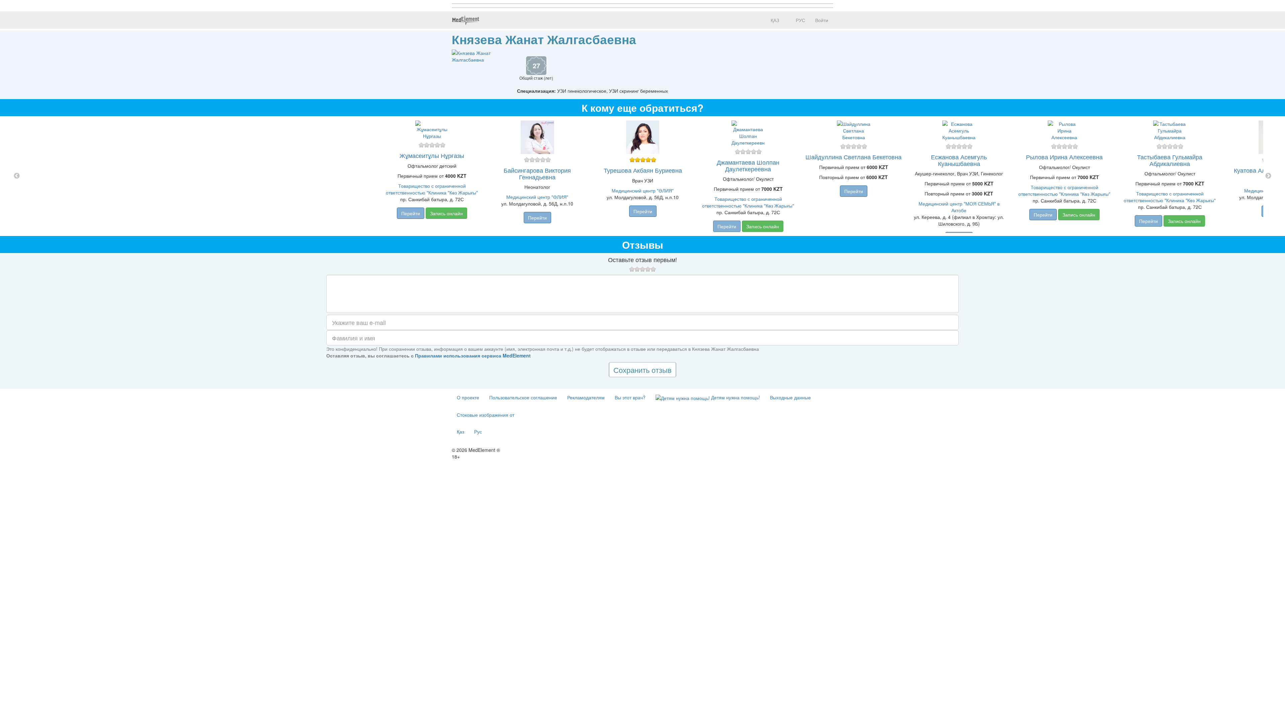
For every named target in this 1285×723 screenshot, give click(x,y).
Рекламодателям (586, 397)
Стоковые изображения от (485, 414)
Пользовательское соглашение (523, 397)
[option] (642, 176)
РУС (799, 20)
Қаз (460, 431)
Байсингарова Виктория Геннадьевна (537, 173)
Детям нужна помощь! (735, 397)
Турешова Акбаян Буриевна (643, 170)
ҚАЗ (774, 20)
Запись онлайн (446, 213)
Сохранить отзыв (642, 370)
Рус (478, 431)
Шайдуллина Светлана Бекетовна (853, 156)
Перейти (410, 213)
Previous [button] (16, 176)
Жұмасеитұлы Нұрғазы (432, 155)
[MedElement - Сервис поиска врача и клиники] (465, 20)
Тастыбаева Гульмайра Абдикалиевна (1169, 160)
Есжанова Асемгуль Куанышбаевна (959, 160)
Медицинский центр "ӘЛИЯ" (537, 196)
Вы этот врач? (630, 397)
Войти (821, 20)
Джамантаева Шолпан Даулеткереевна (748, 165)
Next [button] (1268, 176)
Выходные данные (790, 397)
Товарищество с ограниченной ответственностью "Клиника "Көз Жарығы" (432, 189)
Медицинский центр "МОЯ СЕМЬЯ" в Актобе (959, 207)
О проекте (468, 397)
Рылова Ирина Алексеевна (1064, 156)
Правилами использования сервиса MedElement (473, 355)
